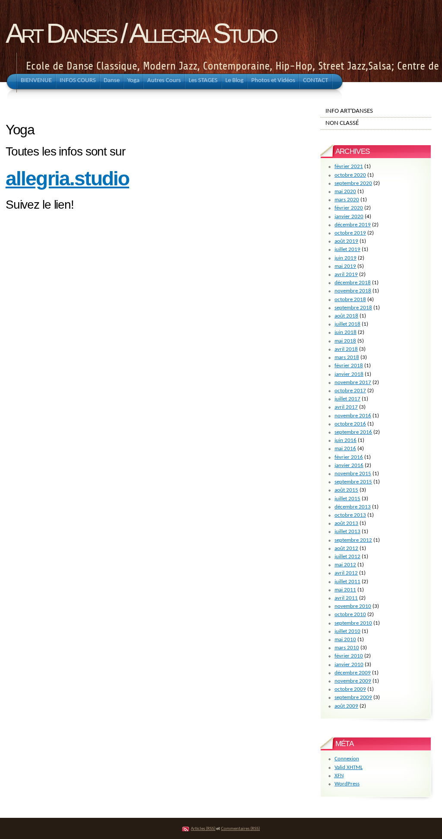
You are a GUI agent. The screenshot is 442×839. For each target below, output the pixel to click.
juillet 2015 (347, 499)
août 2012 (346, 548)
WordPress (347, 784)
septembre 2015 (353, 482)
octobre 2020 (350, 175)
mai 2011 (345, 590)
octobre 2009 (350, 689)
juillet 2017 (347, 399)
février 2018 (349, 366)
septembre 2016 (353, 432)
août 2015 (346, 490)
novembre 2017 (353, 382)
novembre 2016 (353, 416)
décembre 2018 (353, 283)
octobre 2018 (350, 299)
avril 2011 (346, 598)
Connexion (347, 759)
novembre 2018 (353, 291)
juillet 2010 (347, 631)
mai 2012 (345, 565)
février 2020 (349, 208)
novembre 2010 (353, 606)
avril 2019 (346, 274)
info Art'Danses (349, 111)
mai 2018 (345, 341)
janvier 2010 (349, 664)
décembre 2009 (353, 673)
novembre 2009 (353, 681)
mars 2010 (347, 648)
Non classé (342, 123)
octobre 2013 (350, 515)
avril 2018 (346, 349)
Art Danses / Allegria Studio (141, 33)
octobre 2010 (350, 614)
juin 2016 (346, 440)
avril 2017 (346, 407)
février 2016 (349, 457)
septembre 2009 (353, 697)
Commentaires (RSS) (240, 828)
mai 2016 (345, 448)
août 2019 (346, 241)
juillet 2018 (347, 324)
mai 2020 (345, 191)
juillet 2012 (347, 556)
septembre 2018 (353, 308)
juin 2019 (346, 258)
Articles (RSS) (203, 828)
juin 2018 (346, 332)
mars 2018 (347, 357)
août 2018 (346, 316)
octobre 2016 (350, 424)
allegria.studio (67, 178)
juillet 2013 (347, 531)
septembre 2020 (353, 183)
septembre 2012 (353, 540)
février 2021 (349, 166)
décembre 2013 (353, 507)
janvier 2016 (349, 465)
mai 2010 (345, 639)
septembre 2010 (353, 623)
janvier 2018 (349, 374)
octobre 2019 (350, 233)
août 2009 (346, 706)
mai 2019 (345, 266)
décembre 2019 (353, 225)
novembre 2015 (353, 474)
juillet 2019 (347, 249)
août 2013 (346, 523)
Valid (349, 767)
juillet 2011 (347, 582)
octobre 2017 (350, 391)
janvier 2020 (349, 216)
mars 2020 (347, 200)
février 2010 (349, 656)
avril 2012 (346, 573)
